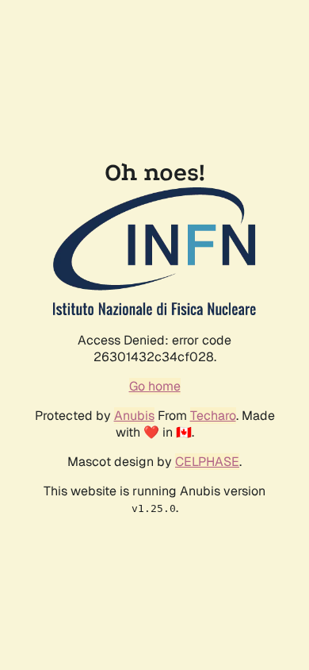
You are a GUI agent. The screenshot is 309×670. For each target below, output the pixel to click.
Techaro (213, 415)
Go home (155, 386)
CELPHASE (207, 461)
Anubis (134, 415)
